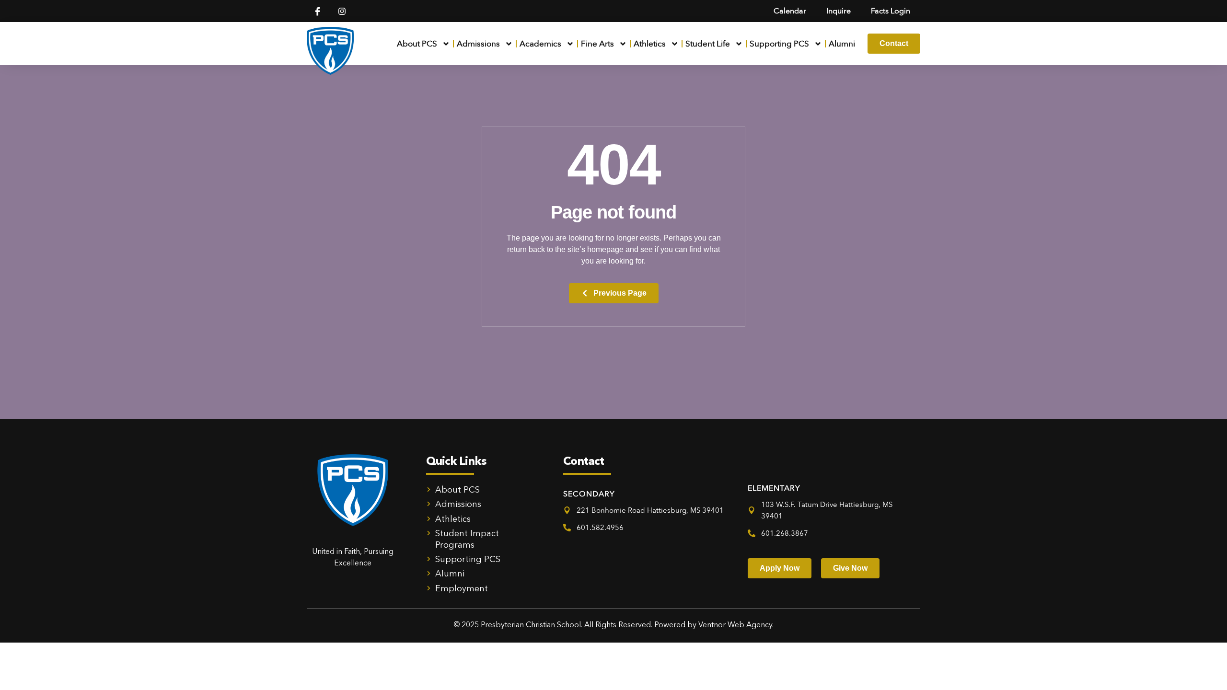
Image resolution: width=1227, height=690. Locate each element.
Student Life (707, 43)
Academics (540, 43)
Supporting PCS (779, 43)
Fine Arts (597, 43)
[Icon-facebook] (317, 11)
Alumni (842, 43)
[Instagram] (342, 11)
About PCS (417, 43)
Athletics (650, 43)
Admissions (478, 43)
